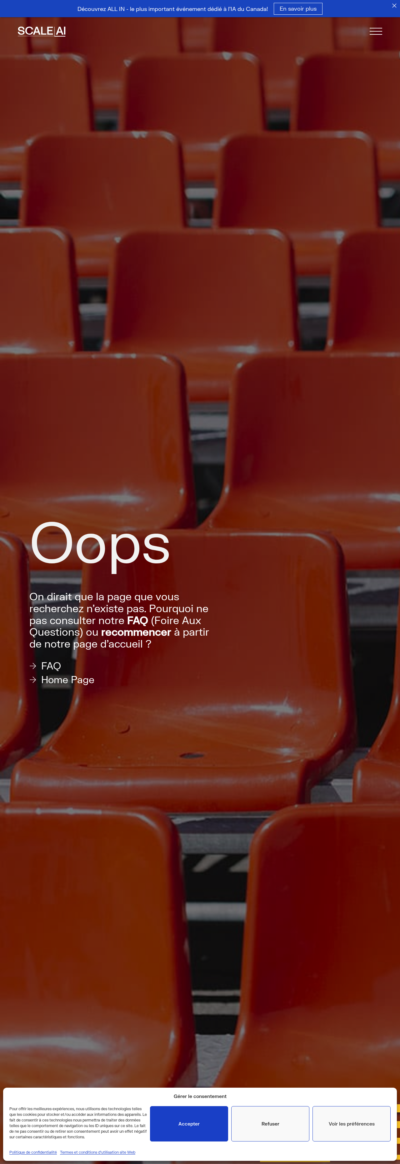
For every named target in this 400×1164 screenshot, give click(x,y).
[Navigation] (376, 32)
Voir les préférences (352, 1123)
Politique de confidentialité (33, 1152)
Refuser (270, 1123)
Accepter (189, 1123)
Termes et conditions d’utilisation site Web (97, 1152)
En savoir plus (298, 8)
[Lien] (50, 32)
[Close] (394, 5)
